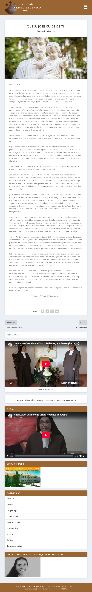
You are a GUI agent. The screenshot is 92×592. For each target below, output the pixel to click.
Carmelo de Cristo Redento (33, 586)
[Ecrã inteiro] (84, 456)
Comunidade (12, 516)
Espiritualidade (49, 31)
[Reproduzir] (7, 456)
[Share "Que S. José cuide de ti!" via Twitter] (47, 311)
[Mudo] (80, 456)
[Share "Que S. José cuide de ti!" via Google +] (52, 311)
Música (10, 534)
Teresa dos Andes (14, 546)
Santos (10, 540)
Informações (12, 528)
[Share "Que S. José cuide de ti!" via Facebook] (42, 311)
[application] (46, 435)
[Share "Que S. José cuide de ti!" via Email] (57, 311)
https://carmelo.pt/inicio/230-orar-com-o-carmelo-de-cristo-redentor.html (46, 400)
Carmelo (40, 31)
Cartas (10, 505)
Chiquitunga (12, 510)
